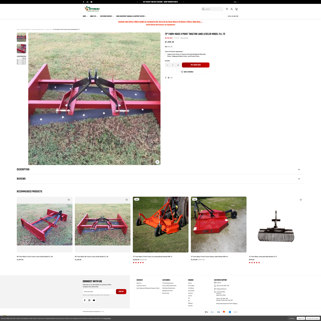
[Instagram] (87, 2)
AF (189, 300)
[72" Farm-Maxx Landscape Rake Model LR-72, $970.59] (277, 224)
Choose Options (161, 248)
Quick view (64, 203)
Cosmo (190, 295)
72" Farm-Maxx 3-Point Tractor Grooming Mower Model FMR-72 (152, 256)
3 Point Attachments (167, 283)
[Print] (171, 77)
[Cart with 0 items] (236, 9)
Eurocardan (191, 290)
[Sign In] (232, 9)
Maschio (190, 303)
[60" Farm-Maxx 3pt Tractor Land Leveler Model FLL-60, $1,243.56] (102, 224)
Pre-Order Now (44, 248)
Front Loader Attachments (169, 285)
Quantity (167, 61)
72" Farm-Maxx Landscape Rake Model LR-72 (263, 256)
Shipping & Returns (221, 289)
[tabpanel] (21, 37)
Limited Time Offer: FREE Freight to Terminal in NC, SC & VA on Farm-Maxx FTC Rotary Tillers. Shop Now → (160, 21)
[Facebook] (83, 2)
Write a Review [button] (184, 38)
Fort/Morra (191, 288)
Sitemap (102, 311)
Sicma (190, 283)
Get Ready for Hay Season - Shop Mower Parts (160, 2)
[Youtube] (91, 2)
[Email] (168, 77)
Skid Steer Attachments (168, 288)
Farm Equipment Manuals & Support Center (130, 16)
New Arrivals (165, 293)
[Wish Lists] (227, 9)
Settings (292, 318)
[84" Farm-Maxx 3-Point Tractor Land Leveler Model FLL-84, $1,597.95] (44, 224)
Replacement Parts (167, 290)
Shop (84, 16)
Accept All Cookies (312, 318)
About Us (93, 16)
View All (190, 305)
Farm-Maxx (191, 285)
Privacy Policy (107, 318)
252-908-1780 (235, 16)
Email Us (218, 282)
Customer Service (106, 16)
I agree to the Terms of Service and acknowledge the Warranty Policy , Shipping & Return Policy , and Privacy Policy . (186, 55)
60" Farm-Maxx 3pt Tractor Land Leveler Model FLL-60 (91, 256)
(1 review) (176, 38)
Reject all (301, 318)
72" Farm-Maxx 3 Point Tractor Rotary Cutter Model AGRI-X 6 (209, 256)
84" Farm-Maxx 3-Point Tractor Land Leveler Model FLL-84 (35, 256)
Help (235, 2)
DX (189, 298)
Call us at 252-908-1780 (222, 285)
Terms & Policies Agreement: (174, 51)
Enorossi (190, 293)
